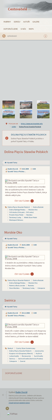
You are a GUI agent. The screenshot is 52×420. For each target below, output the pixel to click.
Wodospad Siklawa (16, 220)
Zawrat (22, 361)
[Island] (25, 104)
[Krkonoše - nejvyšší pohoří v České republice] (8, 114)
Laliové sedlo (14, 356)
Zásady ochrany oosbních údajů (19, 403)
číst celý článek (22, 201)
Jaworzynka (39, 351)
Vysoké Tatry (12, 162)
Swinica (10, 300)
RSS (7, 409)
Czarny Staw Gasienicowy (25, 348)
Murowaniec (26, 356)
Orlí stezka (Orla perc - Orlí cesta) (21, 212)
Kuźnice (39, 353)
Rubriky (7, 21)
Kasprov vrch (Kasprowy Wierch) (21, 353)
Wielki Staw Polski (30, 217)
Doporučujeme (11, 29)
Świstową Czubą (15, 217)
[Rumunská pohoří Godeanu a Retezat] (25, 114)
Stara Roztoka (14, 288)
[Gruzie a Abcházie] (43, 104)
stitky (14, 127)
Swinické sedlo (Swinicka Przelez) (30, 359)
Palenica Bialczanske (17, 285)
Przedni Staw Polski (16, 215)
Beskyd (10, 348)
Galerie (35, 21)
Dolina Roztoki (38, 207)
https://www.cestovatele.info (32, 124)
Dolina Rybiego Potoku (17, 210)
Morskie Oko (32, 210)
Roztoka (29, 215)
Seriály (17, 21)
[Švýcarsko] (43, 114)
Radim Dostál (13, 169)
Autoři (26, 21)
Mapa (31, 29)
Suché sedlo (38, 356)
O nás (23, 29)
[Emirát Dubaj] (8, 104)
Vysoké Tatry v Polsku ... (17, 171)
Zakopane (41, 288)
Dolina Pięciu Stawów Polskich (30, 127)
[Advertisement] (26, 70)
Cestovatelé (19, 9)
